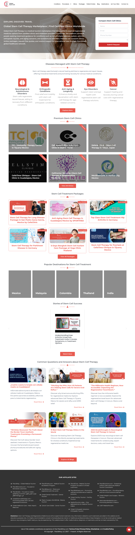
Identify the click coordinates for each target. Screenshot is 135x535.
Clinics (75, 4)
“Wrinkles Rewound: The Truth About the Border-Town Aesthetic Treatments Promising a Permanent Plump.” (26, 433)
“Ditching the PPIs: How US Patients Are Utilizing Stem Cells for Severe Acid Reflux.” (67, 388)
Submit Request (113, 44)
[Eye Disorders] (91, 82)
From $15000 (122, 202)
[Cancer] (113, 82)
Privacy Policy (85, 529)
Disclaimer (95, 529)
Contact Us (124, 4)
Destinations (105, 4)
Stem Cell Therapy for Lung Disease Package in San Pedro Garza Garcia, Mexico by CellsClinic (27, 219)
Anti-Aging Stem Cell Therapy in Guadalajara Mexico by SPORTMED (67, 219)
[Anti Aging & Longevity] (68, 82)
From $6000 (42, 202)
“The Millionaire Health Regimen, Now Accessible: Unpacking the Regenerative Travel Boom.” (107, 388)
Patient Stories (91, 4)
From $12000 (82, 202)
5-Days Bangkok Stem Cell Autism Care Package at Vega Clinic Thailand (67, 248)
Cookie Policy (108, 529)
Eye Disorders (91, 89)
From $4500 (83, 230)
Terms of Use (74, 529)
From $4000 (123, 230)
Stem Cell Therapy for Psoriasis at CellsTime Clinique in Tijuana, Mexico (107, 247)
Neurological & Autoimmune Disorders (22, 91)
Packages (82, 4)
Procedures (65, 4)
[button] (9, 328)
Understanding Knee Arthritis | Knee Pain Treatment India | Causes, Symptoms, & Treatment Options (66, 339)
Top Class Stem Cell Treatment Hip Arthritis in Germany (107, 218)
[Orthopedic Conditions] (45, 82)
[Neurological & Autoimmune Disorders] (22, 82)
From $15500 (42, 230)
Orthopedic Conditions (45, 90)
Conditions (57, 4)
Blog (98, 4)
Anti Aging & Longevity (68, 90)
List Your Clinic (115, 4)
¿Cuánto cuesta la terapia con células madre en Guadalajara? (26, 386)
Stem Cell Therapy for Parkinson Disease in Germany (27, 246)
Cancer (113, 89)
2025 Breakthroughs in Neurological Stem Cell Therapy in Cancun (106, 431)
